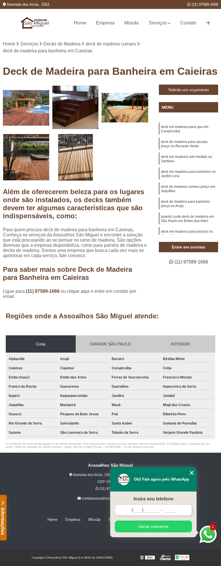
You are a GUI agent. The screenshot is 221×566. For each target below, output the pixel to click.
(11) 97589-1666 (204, 4)
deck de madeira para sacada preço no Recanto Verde (184, 144)
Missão (131, 22)
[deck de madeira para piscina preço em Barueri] (26, 157)
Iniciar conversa (153, 526)
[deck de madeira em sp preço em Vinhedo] (26, 108)
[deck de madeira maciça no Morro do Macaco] (75, 108)
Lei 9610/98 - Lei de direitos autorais (129, 446)
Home (80, 22)
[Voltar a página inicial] (35, 23)
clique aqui (78, 291)
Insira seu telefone (154, 498)
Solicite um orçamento (188, 89)
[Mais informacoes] (208, 23)
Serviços (158, 22)
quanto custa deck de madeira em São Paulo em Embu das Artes (187, 219)
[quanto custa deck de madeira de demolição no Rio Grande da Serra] (125, 108)
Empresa (105, 22)
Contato (188, 22)
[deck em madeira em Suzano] (75, 157)
